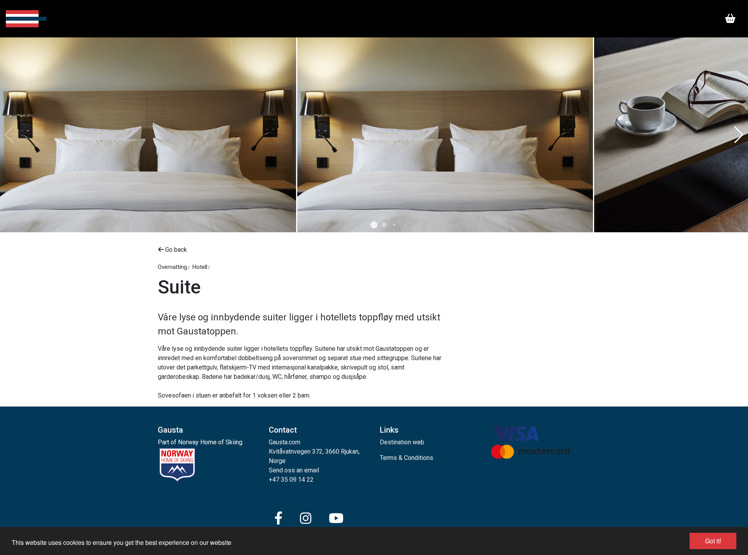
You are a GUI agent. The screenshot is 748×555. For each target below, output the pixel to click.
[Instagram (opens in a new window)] (306, 518)
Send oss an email (294, 470)
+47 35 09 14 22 (291, 479)
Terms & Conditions (406, 457)
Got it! (713, 540)
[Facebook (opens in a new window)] (278, 518)
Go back (175, 249)
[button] (374, 224)
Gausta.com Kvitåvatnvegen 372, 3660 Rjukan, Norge (314, 451)
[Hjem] (26, 18)
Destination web (402, 442)
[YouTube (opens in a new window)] (336, 518)
